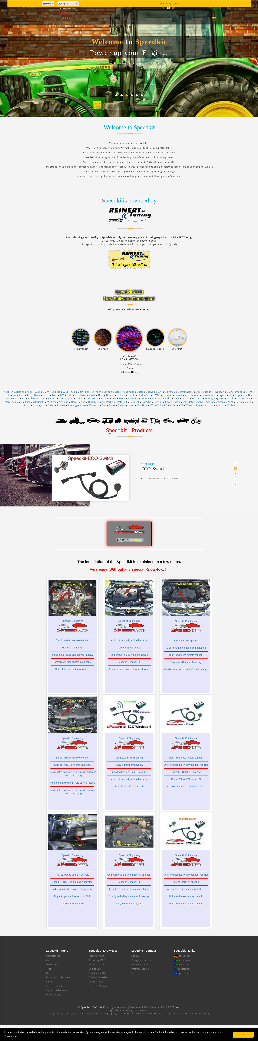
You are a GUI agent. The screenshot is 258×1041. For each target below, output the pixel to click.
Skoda (248, 402)
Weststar (208, 405)
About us (135, 955)
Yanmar (220, 405)
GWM (92, 395)
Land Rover (92, 398)
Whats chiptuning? (98, 964)
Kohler (32, 398)
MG (20, 402)
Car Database (53, 955)
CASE (66, 391)
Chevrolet (83, 391)
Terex (112, 405)
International (192, 395)
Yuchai (231, 405)
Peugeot (134, 402)
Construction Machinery (58, 977)
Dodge (209, 391)
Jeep (237, 395)
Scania (222, 402)
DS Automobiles (236, 391)
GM (62, 395)
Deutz (199, 391)
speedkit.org (183, 964)
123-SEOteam (172, 1007)
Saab (177, 402)
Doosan (219, 391)
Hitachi (110, 395)
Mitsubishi (38, 402)
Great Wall (81, 395)
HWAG (156, 395)
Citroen (108, 391)
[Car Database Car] (93, 420)
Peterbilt (122, 402)
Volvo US (162, 405)
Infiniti (178, 395)
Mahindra (165, 398)
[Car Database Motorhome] (107, 420)
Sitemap (135, 973)
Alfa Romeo (17, 391)
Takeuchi (94, 405)
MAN (176, 398)
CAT (73, 391)
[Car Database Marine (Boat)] (61, 420)
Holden (121, 395)
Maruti (185, 398)
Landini (105, 398)
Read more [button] (11, 1036)
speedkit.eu (184, 968)
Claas (118, 391)
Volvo (173, 405)
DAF (160, 391)
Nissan (92, 402)
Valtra (131, 405)
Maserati (197, 398)
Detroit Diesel (185, 391)
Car (48, 960)
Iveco (213, 395)
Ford (21, 395)
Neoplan (63, 402)
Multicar (51, 402)
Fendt (6, 395)
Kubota (52, 398)
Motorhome (52, 964)
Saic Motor (189, 402)
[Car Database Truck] (77, 420)
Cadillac (56, 391)
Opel (101, 402)
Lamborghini (66, 398)
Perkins (110, 402)
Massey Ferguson (214, 398)
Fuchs (46, 395)
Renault (158, 402)
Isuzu (205, 395)
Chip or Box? (95, 968)
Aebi (6, 391)
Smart (27, 405)
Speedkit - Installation (99, 977)
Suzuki (83, 405)
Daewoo (150, 391)
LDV (114, 398)
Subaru (61, 405)
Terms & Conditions (141, 964)
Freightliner (33, 395)
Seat (230, 402)
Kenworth (13, 398)
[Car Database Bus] (131, 420)
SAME (200, 402)
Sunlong (72, 405)
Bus (48, 973)
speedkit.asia (184, 973)
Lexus (122, 398)
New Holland (78, 402)
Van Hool (142, 405)
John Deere (248, 395)
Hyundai (167, 395)
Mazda (230, 398)
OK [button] (243, 1034)
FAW (250, 391)
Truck (49, 968)
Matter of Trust (96, 955)
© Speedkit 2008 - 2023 (92, 1007)
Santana (211, 402)
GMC (69, 395)
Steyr (51, 405)
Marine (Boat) (53, 994)
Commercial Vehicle (56, 985)
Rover (168, 402)
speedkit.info (183, 960)
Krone (41, 398)
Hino (100, 395)
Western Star (192, 405)
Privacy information (141, 960)
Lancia (79, 398)
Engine (49, 981)
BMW (46, 391)
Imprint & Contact (140, 968)
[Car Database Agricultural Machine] (196, 420)
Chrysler (96, 391)
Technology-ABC (97, 960)
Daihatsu (170, 391)
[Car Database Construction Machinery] (155, 420)
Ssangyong (39, 405)
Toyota (121, 405)
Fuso (54, 395)
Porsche (146, 402)
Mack (155, 398)
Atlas (30, 391)
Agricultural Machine (56, 990)
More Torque (123, 372)
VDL (152, 405)
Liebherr (133, 398)
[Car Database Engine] (118, 420)
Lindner (144, 398)
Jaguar (222, 395)
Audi (37, 391)
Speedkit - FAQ (96, 981)
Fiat (15, 395)
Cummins (128, 391)
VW (181, 405)
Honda (131, 395)
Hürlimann (144, 395)
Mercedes (10, 402)
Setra (239, 402)
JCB (230, 395)
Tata (104, 405)
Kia (24, 398)
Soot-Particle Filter (98, 973)
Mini (27, 402)
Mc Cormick (243, 398)
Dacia (140, 391)
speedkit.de (184, 955)
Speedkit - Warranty (99, 985)
